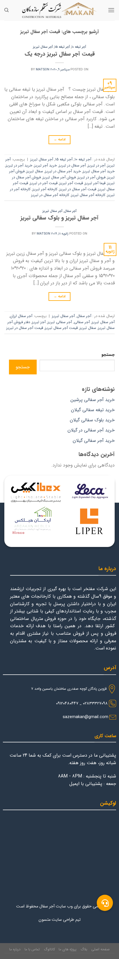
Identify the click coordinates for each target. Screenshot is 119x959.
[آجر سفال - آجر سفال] (59, 10)
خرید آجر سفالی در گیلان (91, 430)
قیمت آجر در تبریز (43, 183)
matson (42, 69)
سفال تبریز (35, 171)
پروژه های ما (68, 949)
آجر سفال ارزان (21, 316)
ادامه (59, 139)
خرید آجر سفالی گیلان (94, 440)
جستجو (108, 355)
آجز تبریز (39, 322)
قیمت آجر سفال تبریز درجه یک (60, 54)
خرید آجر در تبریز (19, 166)
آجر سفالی (82, 322)
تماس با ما (32, 949)
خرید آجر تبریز (45, 166)
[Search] (6, 10)
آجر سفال (70, 211)
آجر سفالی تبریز (60, 322)
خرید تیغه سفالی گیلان (93, 409)
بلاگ (84, 949)
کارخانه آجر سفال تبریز (88, 195)
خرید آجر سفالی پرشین (92, 399)
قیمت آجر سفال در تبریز (78, 189)
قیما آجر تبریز (95, 183)
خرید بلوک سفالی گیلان (92, 420)
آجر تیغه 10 (79, 47)
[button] (105, 903)
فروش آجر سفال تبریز (59, 177)
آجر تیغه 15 (62, 47)
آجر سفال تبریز (43, 47)
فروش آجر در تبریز (91, 177)
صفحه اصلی (100, 949)
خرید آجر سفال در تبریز (63, 171)
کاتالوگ (49, 949)
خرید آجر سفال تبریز (99, 171)
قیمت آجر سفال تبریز (61, 328)
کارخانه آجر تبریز (45, 189)
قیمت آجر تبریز (71, 183)
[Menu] (111, 10)
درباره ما (15, 949)
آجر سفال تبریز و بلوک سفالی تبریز (59, 218)
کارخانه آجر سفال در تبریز (50, 195)
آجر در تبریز (96, 166)
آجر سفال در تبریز (72, 166)
